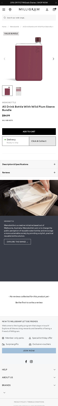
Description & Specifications (15, 164)
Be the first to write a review (29, 302)
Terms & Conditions (35, 402)
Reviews (6, 172)
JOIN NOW (29, 351)
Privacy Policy (20, 402)
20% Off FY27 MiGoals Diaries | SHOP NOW (29, 3)
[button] (54, 10)
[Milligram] (29, 9)
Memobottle (9, 102)
